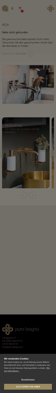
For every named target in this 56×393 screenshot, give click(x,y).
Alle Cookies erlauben (28, 387)
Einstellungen (28, 380)
